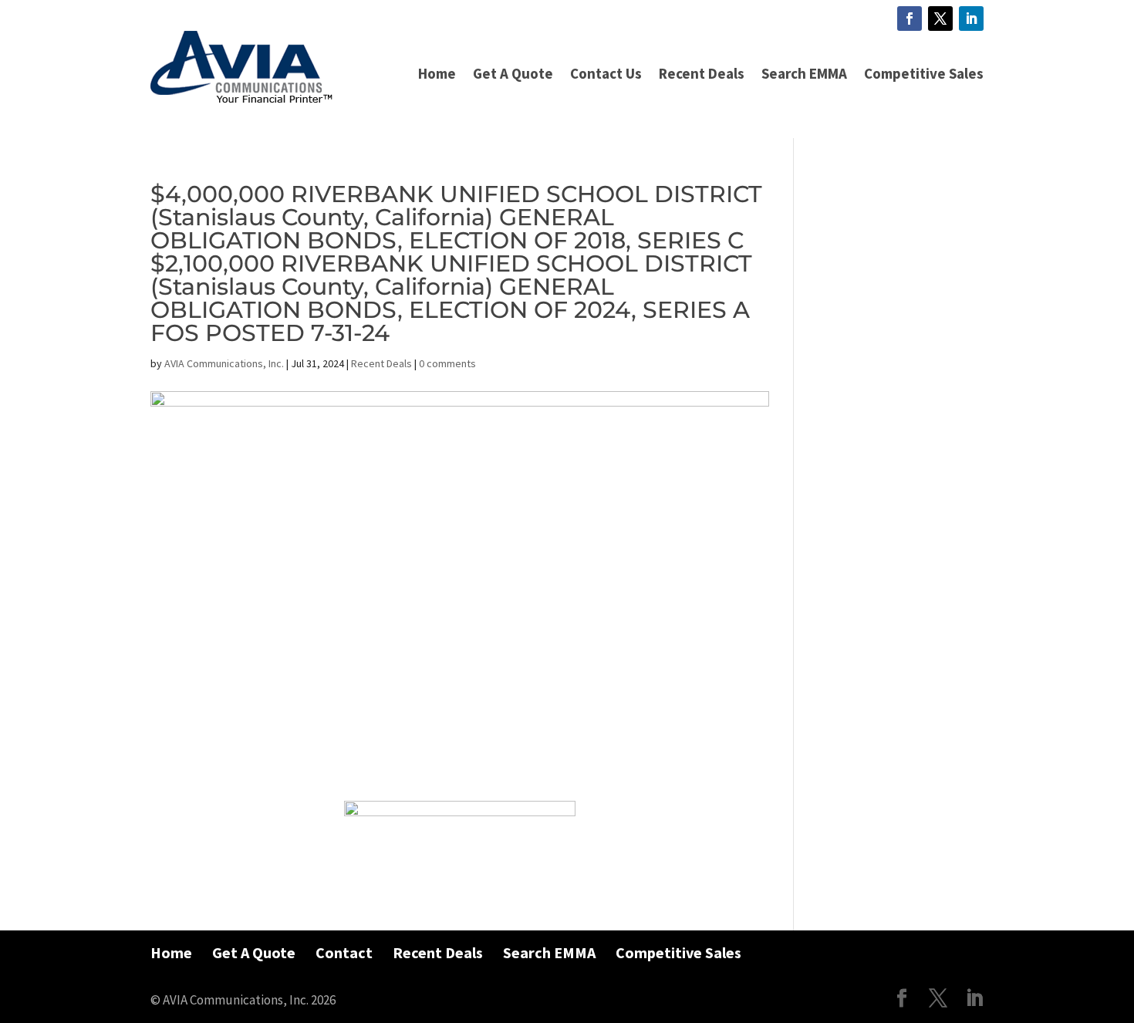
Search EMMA (804, 73)
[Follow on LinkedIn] (971, 18)
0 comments (447, 363)
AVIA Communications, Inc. (224, 363)
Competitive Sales (924, 73)
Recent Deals (701, 73)
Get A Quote (513, 73)
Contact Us (606, 73)
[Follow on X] (940, 18)
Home (437, 73)
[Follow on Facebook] (909, 18)
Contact (344, 952)
